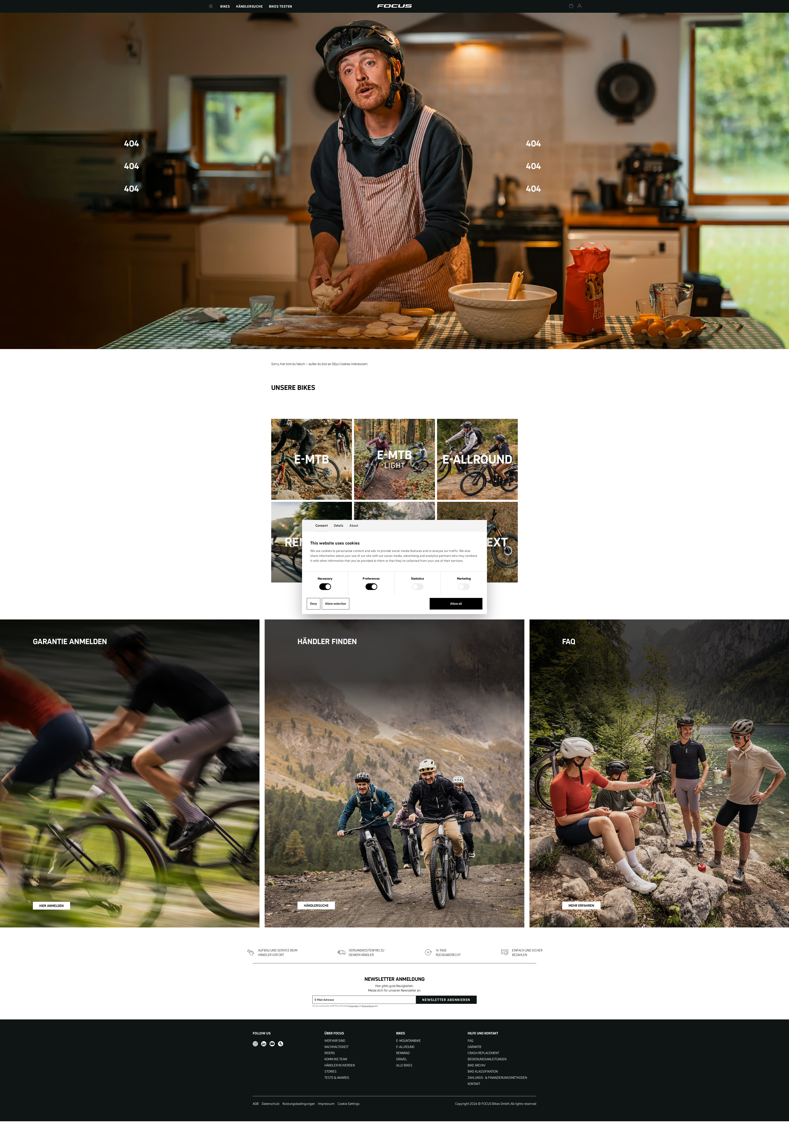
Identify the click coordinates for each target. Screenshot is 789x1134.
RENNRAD (403, 1053)
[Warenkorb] (571, 6)
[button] (211, 6)
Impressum (326, 1103)
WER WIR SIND (334, 1041)
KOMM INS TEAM (335, 1059)
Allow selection (335, 603)
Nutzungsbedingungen (299, 1103)
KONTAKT (474, 1084)
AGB (256, 1103)
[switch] (371, 587)
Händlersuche (249, 6)
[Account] (579, 6)
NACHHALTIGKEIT (336, 1047)
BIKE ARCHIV (476, 1065)
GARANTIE (475, 1047)
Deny (313, 603)
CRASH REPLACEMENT (483, 1053)
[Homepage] (394, 6)
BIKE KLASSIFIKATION (483, 1071)
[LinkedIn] (263, 1043)
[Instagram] (255, 1043)
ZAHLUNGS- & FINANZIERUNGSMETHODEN (497, 1077)
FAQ (470, 1041)
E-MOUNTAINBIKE (408, 1041)
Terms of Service (368, 1006)
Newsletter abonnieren (446, 999)
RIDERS (329, 1053)
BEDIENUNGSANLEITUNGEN (487, 1059)
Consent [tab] (321, 525)
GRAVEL (401, 1059)
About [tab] (354, 525)
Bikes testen (280, 6)
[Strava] (280, 1043)
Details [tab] (339, 525)
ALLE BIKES (404, 1065)
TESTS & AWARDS (336, 1077)
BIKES (225, 6)
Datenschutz (270, 1103)
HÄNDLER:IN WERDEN (339, 1065)
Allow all (456, 603)
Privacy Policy (354, 1006)
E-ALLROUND (405, 1047)
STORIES (330, 1071)
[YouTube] (272, 1043)
